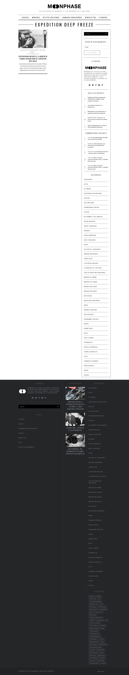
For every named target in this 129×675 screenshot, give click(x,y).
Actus (86, 184)
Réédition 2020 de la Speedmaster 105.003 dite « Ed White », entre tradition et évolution (96, 99)
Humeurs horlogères (72, 17)
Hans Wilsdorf (103, 609)
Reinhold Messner (94, 641)
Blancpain (92, 596)
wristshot (103, 663)
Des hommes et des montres (93, 216)
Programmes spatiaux (91, 319)
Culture (86, 212)
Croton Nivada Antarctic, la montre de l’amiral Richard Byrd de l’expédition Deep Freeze (33, 58)
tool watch (92, 660)
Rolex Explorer (103, 644)
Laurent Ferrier (100, 620)
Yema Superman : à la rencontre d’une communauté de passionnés (96, 145)
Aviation (87, 198)
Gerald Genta (102, 607)
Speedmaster (88, 342)
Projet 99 (101, 639)
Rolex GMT (92, 649)
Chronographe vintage (91, 207)
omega (102, 628)
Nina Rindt (103, 625)
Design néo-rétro (94, 604)
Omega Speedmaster (95, 636)
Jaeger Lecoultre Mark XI (96, 617)
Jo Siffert (92, 620)
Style (86, 356)
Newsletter (90, 17)
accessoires (88, 179)
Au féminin (87, 188)
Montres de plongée (90, 282)
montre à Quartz (94, 625)
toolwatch (102, 658)
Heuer (91, 612)
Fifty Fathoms (93, 607)
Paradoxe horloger (90, 310)
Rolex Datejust (93, 644)
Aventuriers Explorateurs (30, 50)
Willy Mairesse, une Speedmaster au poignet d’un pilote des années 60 (75, 451)
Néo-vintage (88, 296)
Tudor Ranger (100, 660)
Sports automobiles (91, 347)
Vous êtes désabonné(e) (26, 447)
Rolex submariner (94, 652)
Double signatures (90, 226)
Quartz (86, 323)
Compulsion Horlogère (95, 601)
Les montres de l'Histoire (92, 268)
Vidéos (86, 370)
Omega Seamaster (94, 633)
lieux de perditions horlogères (94, 272)
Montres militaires (90, 286)
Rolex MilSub (101, 649)
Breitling (99, 596)
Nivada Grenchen (94, 628)
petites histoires (51, 17)
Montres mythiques (90, 291)
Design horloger (89, 221)
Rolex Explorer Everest (95, 647)
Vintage (86, 375)
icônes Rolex (88, 258)
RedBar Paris (88, 328)
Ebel (102, 604)
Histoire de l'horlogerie (92, 249)
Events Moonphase (90, 235)
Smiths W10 (93, 655)
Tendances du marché (91, 361)
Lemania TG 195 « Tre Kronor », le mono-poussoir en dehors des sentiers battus (97, 119)
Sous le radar (88, 337)
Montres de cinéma (90, 277)
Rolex (86, 333)
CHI (99, 598)
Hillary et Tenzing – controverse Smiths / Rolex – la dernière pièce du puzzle (98, 159)
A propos (103, 17)
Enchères (87, 230)
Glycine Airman (93, 609)
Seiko (102, 652)
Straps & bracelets (90, 351)
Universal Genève (94, 663)
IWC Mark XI (93, 615)
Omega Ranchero (94, 631)
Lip (107, 620)
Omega (86, 305)
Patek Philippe (89, 314)
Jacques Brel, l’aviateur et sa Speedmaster (75, 429)
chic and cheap (89, 202)
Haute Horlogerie (90, 240)
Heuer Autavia (98, 612)
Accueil (25, 17)
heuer (86, 244)
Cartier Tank (93, 598)
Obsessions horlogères (92, 300)
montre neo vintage (95, 623)
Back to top (100, 671)
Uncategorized (89, 365)
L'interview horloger (91, 263)
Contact (21, 433)
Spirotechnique (93, 658)
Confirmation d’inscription (27, 428)
